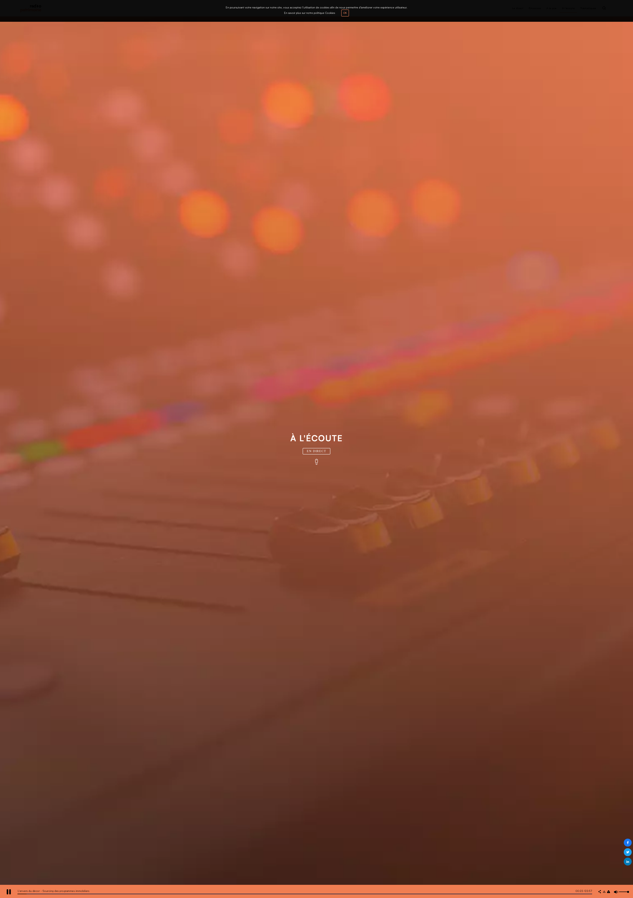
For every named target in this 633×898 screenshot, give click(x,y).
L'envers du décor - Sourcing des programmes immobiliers (54, 891)
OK (345, 13)
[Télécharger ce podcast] (604, 892)
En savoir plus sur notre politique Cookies (309, 13)
